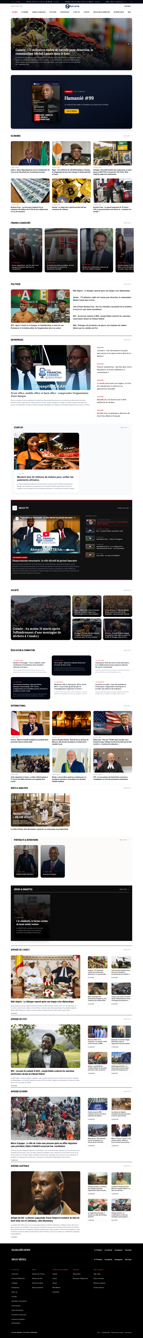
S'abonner (127, 6)
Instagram (118, 1250)
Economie (24, 12)
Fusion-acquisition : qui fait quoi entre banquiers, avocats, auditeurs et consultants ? (114, 369)
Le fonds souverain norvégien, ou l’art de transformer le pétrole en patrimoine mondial (114, 386)
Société (86, 12)
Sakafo (55, 1274)
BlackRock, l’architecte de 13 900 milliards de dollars (111, 400)
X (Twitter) (98, 1250)
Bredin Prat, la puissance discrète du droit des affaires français (113, 414)
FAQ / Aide (97, 1274)
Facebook (108, 1250)
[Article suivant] (129, 44)
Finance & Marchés (39, 12)
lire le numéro (72, 111)
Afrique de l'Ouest (38, 1274)
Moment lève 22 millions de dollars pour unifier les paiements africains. (45, 478)
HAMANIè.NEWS (21, 1249)
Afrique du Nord (37, 1283)
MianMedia (56, 1287)
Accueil (15, 12)
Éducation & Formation (101, 12)
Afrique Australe (37, 1287)
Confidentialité (105, 1332)
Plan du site (128, 1332)
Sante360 (56, 1292)
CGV (98, 1332)
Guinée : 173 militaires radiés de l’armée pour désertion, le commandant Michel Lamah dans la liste (102, 298)
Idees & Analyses (17, 1310)
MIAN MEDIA (19, 1259)
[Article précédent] (14, 44)
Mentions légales (99, 1283)
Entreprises (64, 12)
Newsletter (77, 1274)
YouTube (128, 1250)
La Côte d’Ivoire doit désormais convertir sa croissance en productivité (39, 829)
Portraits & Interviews (19, 1315)
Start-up (76, 12)
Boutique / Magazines (80, 1278)
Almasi (55, 1283)
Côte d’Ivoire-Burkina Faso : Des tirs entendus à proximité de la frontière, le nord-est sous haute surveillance (102, 308)
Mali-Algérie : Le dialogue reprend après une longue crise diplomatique (101, 291)
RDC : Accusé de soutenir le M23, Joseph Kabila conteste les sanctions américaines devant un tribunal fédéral (101, 317)
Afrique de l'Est (37, 1278)
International (119, 12)
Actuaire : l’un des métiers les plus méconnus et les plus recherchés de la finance (114, 353)
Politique (53, 12)
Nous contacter (99, 1278)
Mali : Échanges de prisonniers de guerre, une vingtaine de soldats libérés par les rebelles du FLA (100, 326)
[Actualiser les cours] (130, 1)
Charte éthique (99, 1287)
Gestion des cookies (117, 1332)
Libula (55, 1278)
